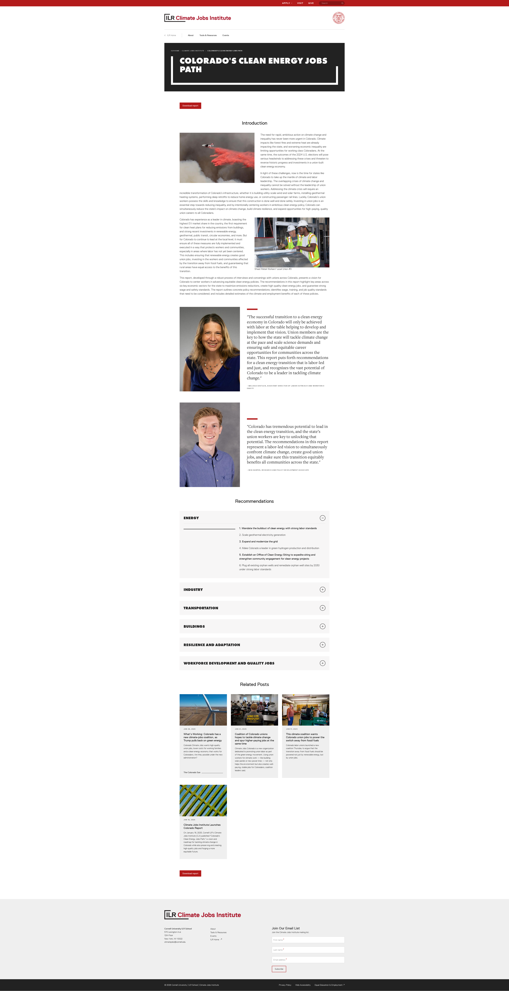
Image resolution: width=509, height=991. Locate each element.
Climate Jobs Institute (193, 51)
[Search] (342, 3)
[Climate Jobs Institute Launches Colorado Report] (203, 822)
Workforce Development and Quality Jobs (229, 663)
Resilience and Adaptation (212, 644)
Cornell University (179, 984)
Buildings (194, 626)
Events (226, 35)
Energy (191, 518)
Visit (300, 3)
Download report (190, 105)
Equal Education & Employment (329, 984)
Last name (278, 949)
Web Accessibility (303, 984)
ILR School (193, 984)
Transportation (201, 608)
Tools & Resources (208, 35)
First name (278, 939)
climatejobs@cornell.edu (175, 941)
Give (311, 3)
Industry (193, 589)
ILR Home (175, 51)
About (191, 35)
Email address (279, 959)
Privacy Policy (285, 984)
